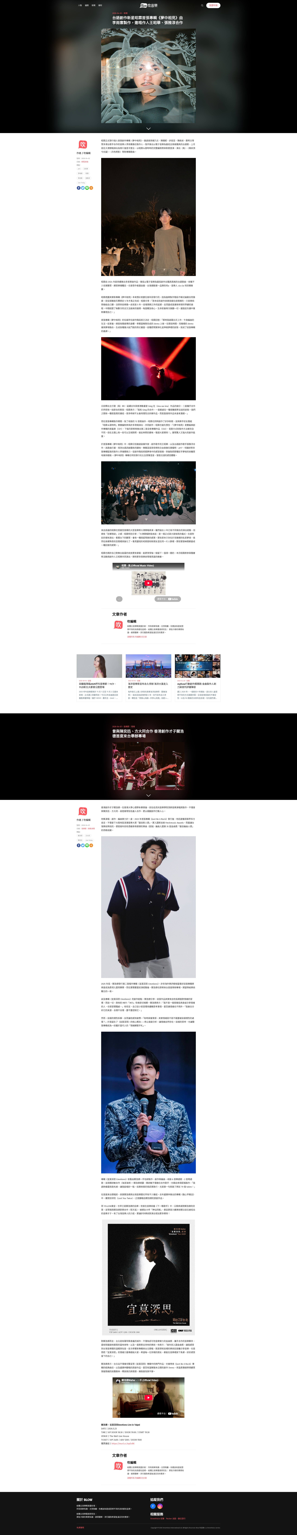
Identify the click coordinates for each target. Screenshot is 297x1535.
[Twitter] (83, 188)
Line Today (81, 183)
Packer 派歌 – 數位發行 (176, 1519)
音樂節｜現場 (129, 726)
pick (79, 169)
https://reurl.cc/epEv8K (123, 1443)
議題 (87, 5)
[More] (91, 188)
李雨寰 (80, 178)
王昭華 (86, 169)
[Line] (87, 188)
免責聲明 (80, 1528)
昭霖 (87, 173)
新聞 (93, 5)
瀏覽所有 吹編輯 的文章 (137, 637)
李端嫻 (80, 173)
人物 (80, 5)
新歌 (86, 162)
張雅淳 (88, 178)
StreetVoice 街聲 (157, 1519)
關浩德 (80, 835)
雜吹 (100, 5)
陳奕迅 (80, 840)
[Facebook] (79, 188)
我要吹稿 (213, 5)
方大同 (88, 835)
